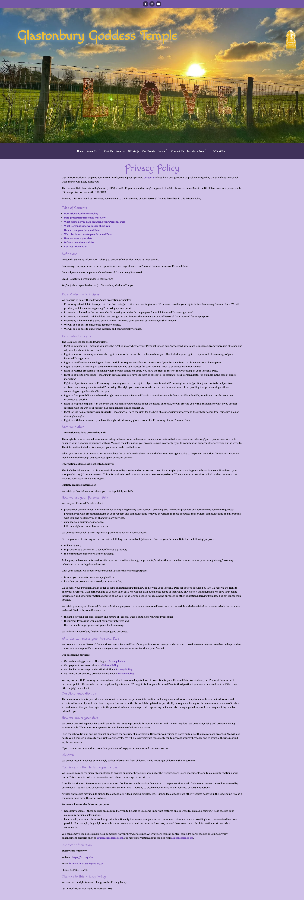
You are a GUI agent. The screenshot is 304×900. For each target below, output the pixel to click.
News (161, 151)
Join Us (120, 151)
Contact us (150, 177)
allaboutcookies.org (182, 837)
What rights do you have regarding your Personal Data (94, 221)
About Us (92, 151)
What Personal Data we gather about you (87, 225)
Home (80, 151)
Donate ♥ (219, 151)
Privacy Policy (117, 661)
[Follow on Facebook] (145, 4)
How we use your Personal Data (82, 230)
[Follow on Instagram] (152, 4)
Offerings (133, 151)
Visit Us (108, 151)
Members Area (195, 151)
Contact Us (177, 151)
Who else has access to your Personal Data (88, 234)
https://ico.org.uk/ (82, 857)
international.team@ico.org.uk (86, 863)
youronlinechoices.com (110, 837)
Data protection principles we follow (84, 217)
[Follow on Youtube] (158, 4)
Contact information (75, 246)
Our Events (148, 151)
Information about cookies (79, 242)
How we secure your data (78, 238)
